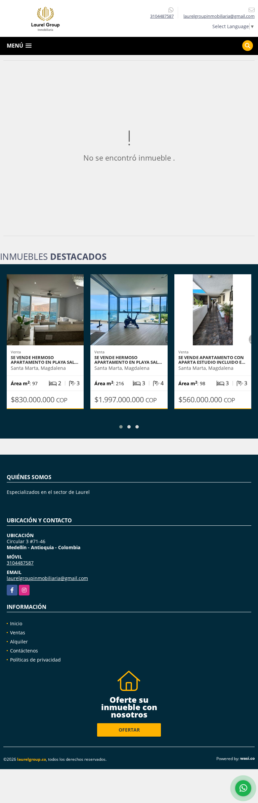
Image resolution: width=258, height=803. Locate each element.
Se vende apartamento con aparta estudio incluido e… (211, 359)
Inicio (16, 623)
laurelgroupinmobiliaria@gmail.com (47, 578)
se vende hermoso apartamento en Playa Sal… (128, 359)
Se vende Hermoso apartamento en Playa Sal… (44, 359)
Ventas (17, 632)
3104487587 (162, 16)
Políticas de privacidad (35, 659)
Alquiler (19, 641)
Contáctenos (24, 650)
